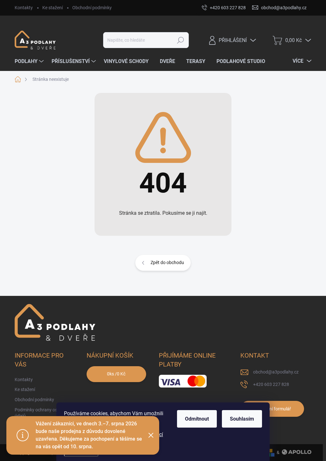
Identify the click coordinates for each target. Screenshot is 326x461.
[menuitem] (30, 61)
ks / (116, 373)
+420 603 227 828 (271, 384)
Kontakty (24, 7)
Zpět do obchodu (167, 262)
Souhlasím (242, 419)
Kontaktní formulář (272, 408)
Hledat (180, 40)
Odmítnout (197, 419)
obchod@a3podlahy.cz (276, 371)
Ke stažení (52, 7)
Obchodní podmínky (92, 7)
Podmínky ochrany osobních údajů (43, 413)
